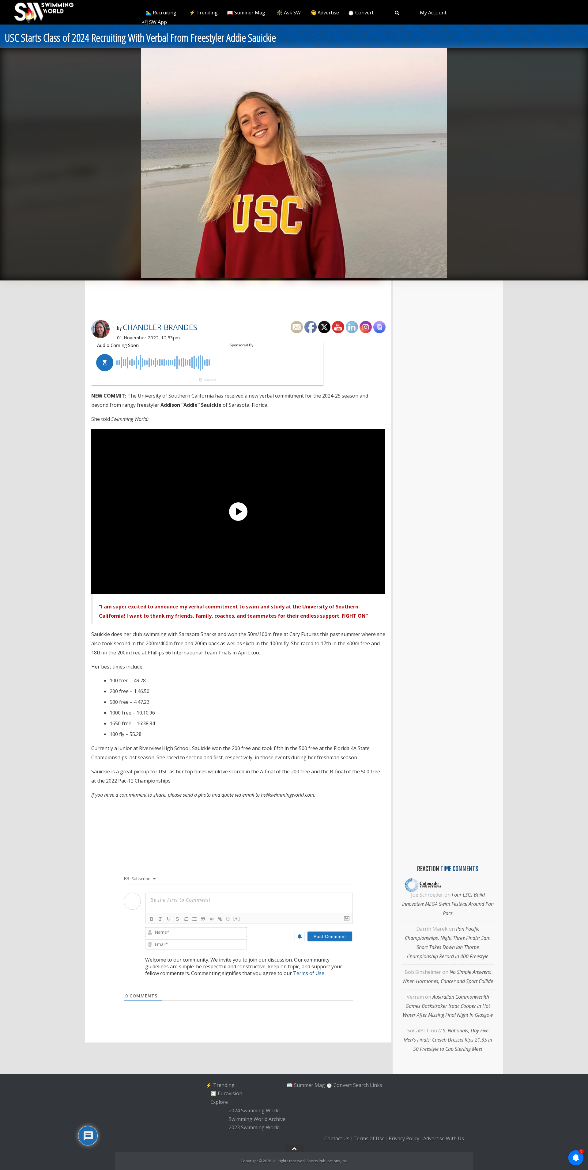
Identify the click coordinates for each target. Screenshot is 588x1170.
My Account (433, 12)
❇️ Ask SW (289, 12)
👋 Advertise (324, 12)
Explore (219, 1102)
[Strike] (177, 919)
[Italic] (160, 919)
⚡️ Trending (203, 12)
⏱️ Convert (361, 12)
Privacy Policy (404, 1138)
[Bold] (151, 919)
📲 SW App (154, 22)
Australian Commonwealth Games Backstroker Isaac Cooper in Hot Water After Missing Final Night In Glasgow (448, 1006)
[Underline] (168, 919)
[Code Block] (211, 919)
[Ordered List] (186, 919)
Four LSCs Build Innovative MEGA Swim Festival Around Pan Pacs (448, 904)
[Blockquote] (203, 919)
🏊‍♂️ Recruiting (160, 12)
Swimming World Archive (257, 1119)
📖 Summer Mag (246, 12)
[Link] (220, 919)
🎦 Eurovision (226, 1093)
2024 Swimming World (254, 1110)
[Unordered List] (194, 919)
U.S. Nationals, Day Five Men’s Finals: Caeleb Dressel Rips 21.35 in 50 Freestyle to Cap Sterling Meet (448, 1039)
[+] (236, 918)
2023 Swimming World (254, 1127)
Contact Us (336, 1138)
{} (228, 918)
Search (361, 1085)
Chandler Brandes (160, 327)
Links (376, 1085)
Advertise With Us (443, 1138)
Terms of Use (308, 973)
